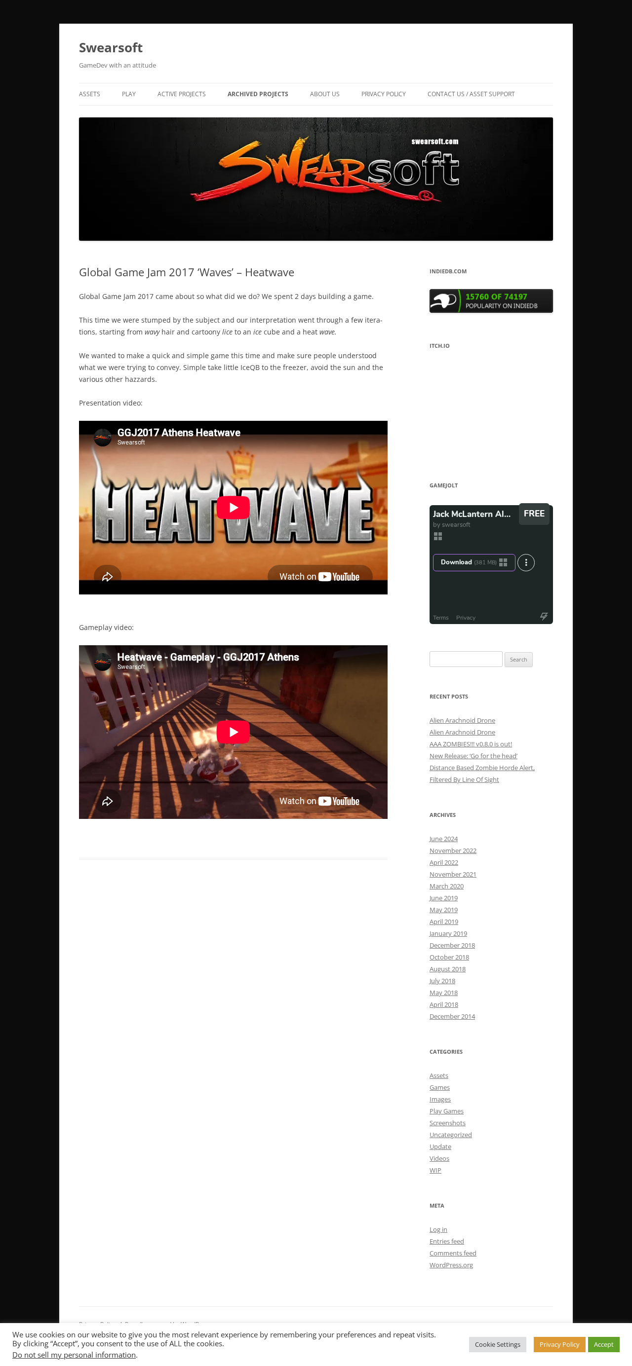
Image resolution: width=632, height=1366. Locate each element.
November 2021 (453, 874)
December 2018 (452, 945)
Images (440, 1099)
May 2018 (444, 992)
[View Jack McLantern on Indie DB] (491, 310)
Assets (89, 94)
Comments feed (453, 1253)
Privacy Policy (383, 94)
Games (440, 1087)
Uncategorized (451, 1134)
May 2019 (444, 909)
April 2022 (444, 862)
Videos (439, 1158)
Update (440, 1146)
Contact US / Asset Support (471, 94)
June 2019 (444, 897)
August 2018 (448, 968)
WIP (435, 1170)
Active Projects (182, 94)
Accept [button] (604, 1344)
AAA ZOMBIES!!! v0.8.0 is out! (471, 743)
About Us (325, 94)
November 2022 (453, 850)
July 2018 (442, 980)
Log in (438, 1229)
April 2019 (444, 921)
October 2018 (449, 957)
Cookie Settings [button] (497, 1344)
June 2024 (444, 838)
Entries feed (447, 1241)
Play (129, 94)
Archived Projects (258, 94)
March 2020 (447, 886)
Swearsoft (111, 47)
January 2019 (448, 933)
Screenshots (448, 1122)
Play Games (447, 1111)
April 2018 (444, 1004)
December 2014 (452, 1016)
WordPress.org (451, 1264)
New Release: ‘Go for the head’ (473, 755)
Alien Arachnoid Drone (462, 720)
